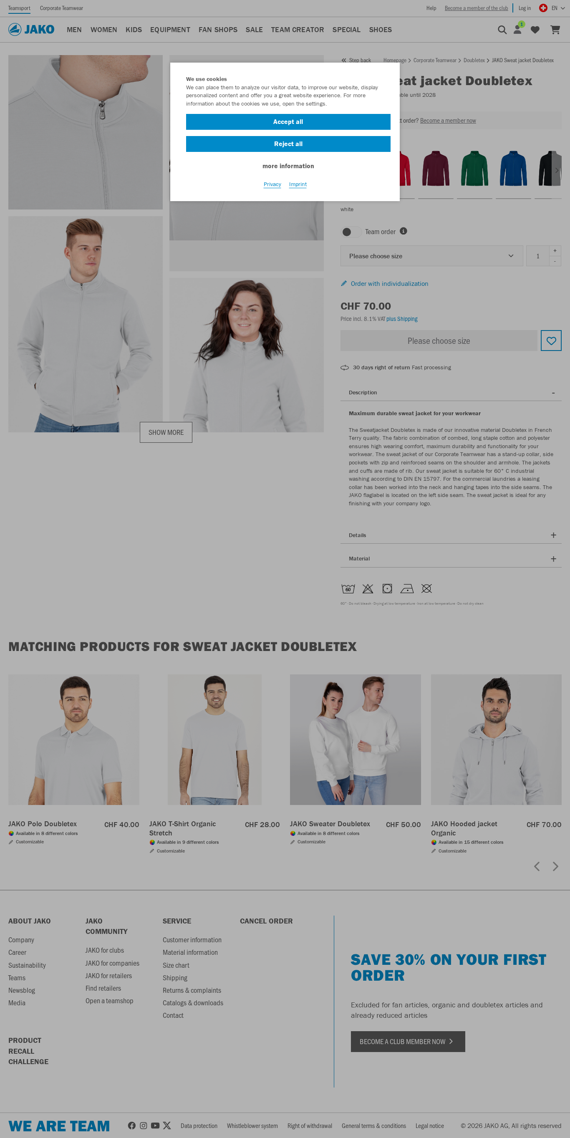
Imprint (298, 184)
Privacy (272, 184)
